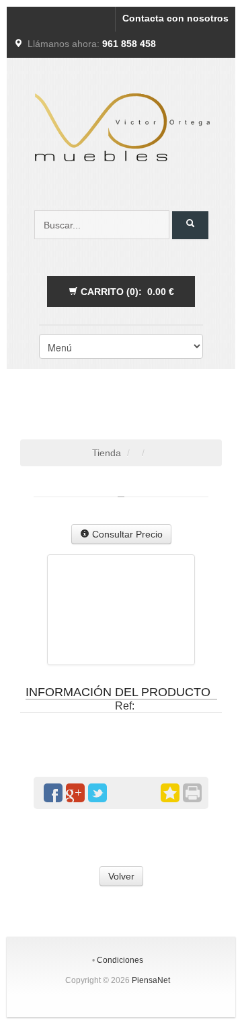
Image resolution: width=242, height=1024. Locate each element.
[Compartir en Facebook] (53, 792)
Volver (121, 876)
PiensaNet (151, 980)
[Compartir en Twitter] (97, 792)
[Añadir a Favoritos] (170, 792)
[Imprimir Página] (192, 792)
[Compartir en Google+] (75, 792)
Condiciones (120, 960)
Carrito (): (126, 291)
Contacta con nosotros (175, 18)
